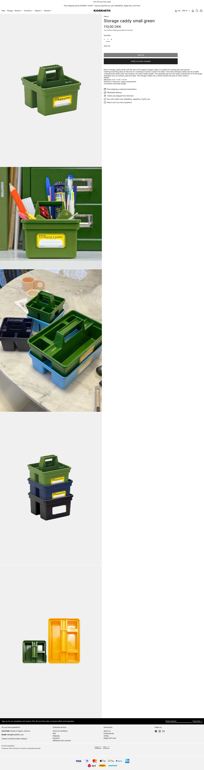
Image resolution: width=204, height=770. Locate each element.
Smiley (106, 736)
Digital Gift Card (110, 738)
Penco (106, 16)
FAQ (54, 733)
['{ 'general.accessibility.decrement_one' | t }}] (104, 39)
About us (107, 731)
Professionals (109, 733)
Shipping (115, 30)
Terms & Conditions (60, 731)
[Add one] (111, 39)
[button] (197, 11)
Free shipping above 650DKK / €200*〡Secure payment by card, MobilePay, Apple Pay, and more (102, 6)
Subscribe (196, 721)
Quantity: (107, 35)
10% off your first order (102, 2)
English (97, 747)
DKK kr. (185, 11)
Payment (56, 738)
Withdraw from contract (62, 740)
